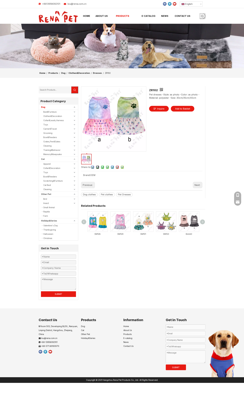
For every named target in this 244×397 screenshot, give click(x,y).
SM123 (166, 234)
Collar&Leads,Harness (53, 120)
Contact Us (128, 346)
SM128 (97, 234)
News (126, 342)
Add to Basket (182, 108)
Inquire (160, 108)
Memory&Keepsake (52, 154)
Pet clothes (107, 194)
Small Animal (49, 207)
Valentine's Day (50, 225)
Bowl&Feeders (50, 137)
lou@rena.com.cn (76, 3)
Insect (46, 203)
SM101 (143, 234)
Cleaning (47, 146)
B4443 (189, 234)
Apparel (47, 164)
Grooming (47, 133)
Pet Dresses (124, 194)
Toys (45, 124)
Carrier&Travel (50, 129)
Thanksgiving (49, 230)
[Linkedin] (169, 4)
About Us (127, 330)
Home (126, 326)
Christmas (47, 238)
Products (127, 334)
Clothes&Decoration (52, 116)
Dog (43, 107)
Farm (45, 216)
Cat (43, 159)
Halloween (48, 234)
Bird (45, 199)
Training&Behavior (51, 150)
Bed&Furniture (50, 112)
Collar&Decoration (51, 168)
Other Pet (46, 194)
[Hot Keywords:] (202, 16)
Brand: (86, 175)
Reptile (46, 211)
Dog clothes (89, 194)
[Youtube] (174, 4)
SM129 (120, 234)
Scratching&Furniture (53, 181)
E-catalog (127, 338)
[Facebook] (164, 4)
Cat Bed (47, 185)
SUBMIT (58, 294)
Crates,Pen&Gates (51, 141)
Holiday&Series (49, 220)
